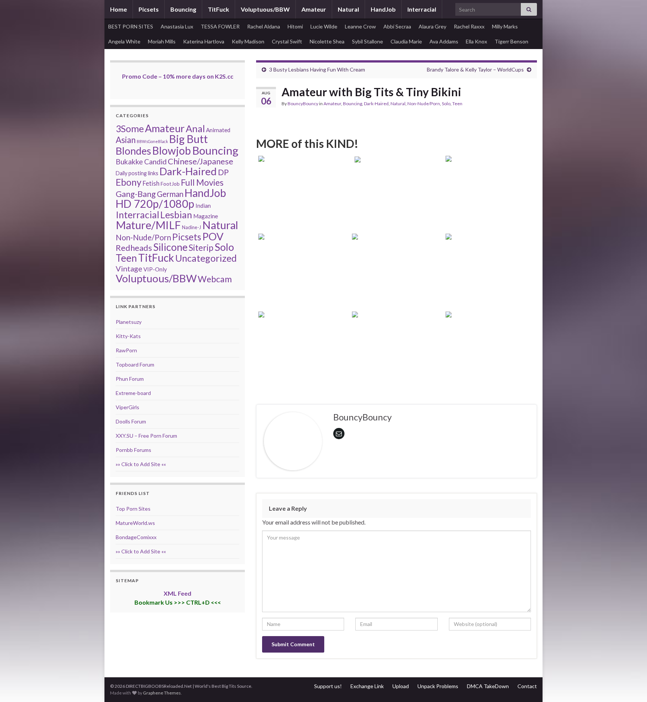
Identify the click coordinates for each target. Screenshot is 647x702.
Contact (527, 686)
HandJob (383, 9)
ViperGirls (127, 407)
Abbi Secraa (397, 26)
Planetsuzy (129, 322)
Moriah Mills (162, 41)
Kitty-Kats (128, 336)
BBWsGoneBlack (152, 141)
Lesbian (176, 214)
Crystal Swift (287, 41)
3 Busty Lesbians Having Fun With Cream (317, 69)
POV (213, 236)
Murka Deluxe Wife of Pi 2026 (396, 215)
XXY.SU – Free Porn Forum (146, 435)
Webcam (215, 279)
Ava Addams (443, 41)
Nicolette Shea (327, 41)
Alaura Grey (432, 26)
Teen (457, 103)
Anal (195, 128)
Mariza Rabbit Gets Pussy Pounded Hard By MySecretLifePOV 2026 (396, 361)
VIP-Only (155, 269)
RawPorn (126, 350)
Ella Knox (476, 41)
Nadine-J (191, 227)
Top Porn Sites (133, 508)
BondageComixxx (136, 537)
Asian (126, 140)
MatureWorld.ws (135, 523)
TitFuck (218, 9)
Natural (348, 9)
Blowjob (171, 150)
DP (223, 172)
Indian (203, 205)
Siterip (201, 247)
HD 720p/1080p (155, 203)
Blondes (133, 151)
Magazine (205, 216)
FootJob (170, 183)
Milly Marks (505, 26)
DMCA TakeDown (488, 686)
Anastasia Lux (177, 26)
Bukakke (129, 161)
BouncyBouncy (303, 103)
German (170, 193)
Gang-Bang (136, 194)
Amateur (313, 9)
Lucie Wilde (323, 26)
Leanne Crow (360, 26)
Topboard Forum (135, 364)
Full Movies (202, 182)
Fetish (151, 183)
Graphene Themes (162, 693)
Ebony (129, 182)
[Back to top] (630, 685)
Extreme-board (133, 393)
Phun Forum (130, 379)
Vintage (129, 268)
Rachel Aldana (263, 26)
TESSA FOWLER (220, 26)
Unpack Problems (437, 686)
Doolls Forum (131, 421)
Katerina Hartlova (203, 41)
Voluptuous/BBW (265, 9)
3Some (130, 128)
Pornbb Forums (133, 450)
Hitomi (295, 26)
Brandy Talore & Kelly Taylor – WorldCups (475, 69)
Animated (218, 130)
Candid (155, 161)
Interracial (421, 9)
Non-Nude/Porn (423, 103)
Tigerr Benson (511, 41)
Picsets (149, 9)
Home (118, 9)
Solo (446, 103)
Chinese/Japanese (200, 161)
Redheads (134, 248)
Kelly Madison (248, 41)
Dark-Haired (376, 103)
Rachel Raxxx (469, 26)
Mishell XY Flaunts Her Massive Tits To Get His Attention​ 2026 (303, 361)
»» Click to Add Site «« (141, 464)
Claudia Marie (406, 41)
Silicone (170, 247)
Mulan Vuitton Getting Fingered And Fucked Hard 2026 (490, 205)
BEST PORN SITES (130, 26)
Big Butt (188, 139)
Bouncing (183, 9)
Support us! (328, 686)
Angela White (124, 41)
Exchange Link (367, 686)
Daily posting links (137, 173)
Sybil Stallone (367, 41)
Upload (400, 686)
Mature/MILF (148, 225)
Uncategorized (206, 258)
